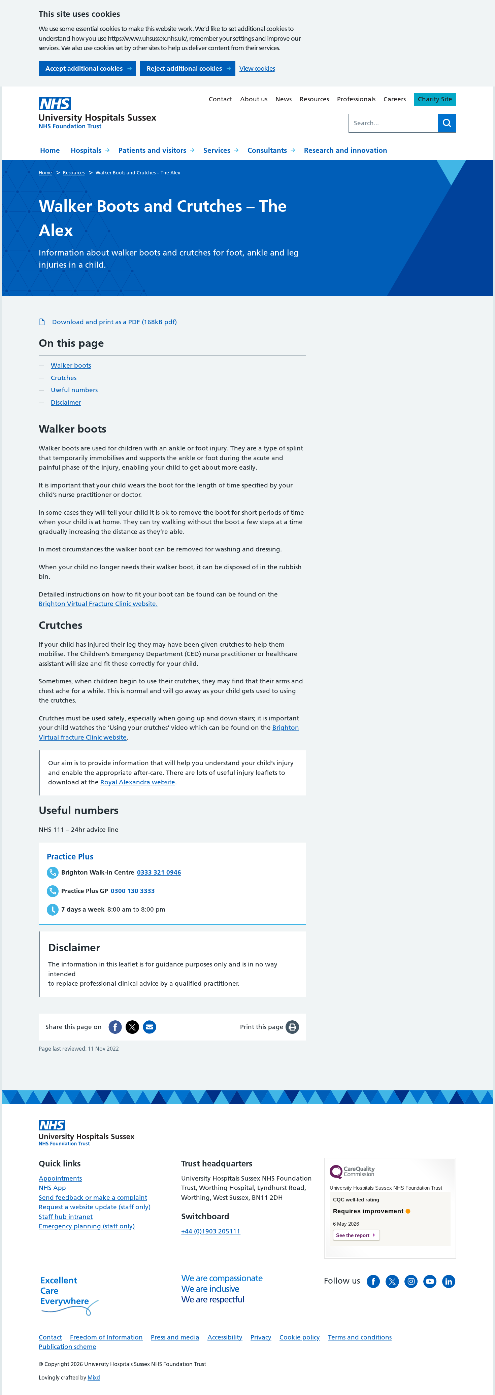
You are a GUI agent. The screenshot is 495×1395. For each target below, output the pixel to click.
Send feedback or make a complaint (93, 1197)
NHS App (52, 1188)
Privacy (261, 1337)
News (283, 99)
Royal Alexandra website (137, 782)
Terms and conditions (360, 1337)
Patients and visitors (152, 150)
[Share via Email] (149, 1027)
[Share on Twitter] (132, 1027)
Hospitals (86, 150)
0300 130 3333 (133, 891)
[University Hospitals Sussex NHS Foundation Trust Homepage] (98, 113)
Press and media (175, 1337)
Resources (314, 99)
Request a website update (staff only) (95, 1207)
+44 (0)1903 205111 (210, 1231)
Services (216, 150)
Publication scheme (67, 1347)
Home (50, 150)
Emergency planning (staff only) (87, 1226)
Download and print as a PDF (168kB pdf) (114, 322)
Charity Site (435, 99)
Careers (395, 99)
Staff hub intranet (66, 1217)
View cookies (257, 68)
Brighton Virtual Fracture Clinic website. (98, 604)
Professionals (356, 99)
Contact (220, 99)
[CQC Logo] (352, 1177)
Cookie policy (299, 1337)
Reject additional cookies (184, 68)
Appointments (60, 1178)
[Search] (447, 123)
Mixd (94, 1377)
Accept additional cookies (84, 68)
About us (253, 99)
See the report (352, 1235)
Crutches (63, 378)
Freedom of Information (106, 1337)
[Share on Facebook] (115, 1027)
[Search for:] (393, 123)
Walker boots (71, 365)
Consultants (267, 150)
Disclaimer (66, 402)
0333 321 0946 (159, 872)
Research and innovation (345, 150)
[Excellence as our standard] (87, 1133)
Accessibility (224, 1337)
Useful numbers (74, 390)
